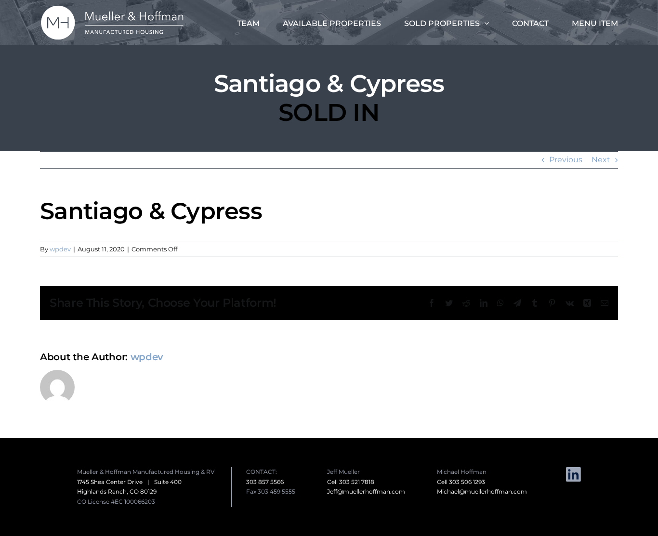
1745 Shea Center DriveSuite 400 (129, 481)
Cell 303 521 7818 (350, 481)
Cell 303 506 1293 (461, 481)
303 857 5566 (265, 481)
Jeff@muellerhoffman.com (366, 491)
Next (601, 159)
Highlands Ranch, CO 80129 (117, 491)
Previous (565, 159)
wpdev (60, 249)
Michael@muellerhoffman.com (482, 491)
